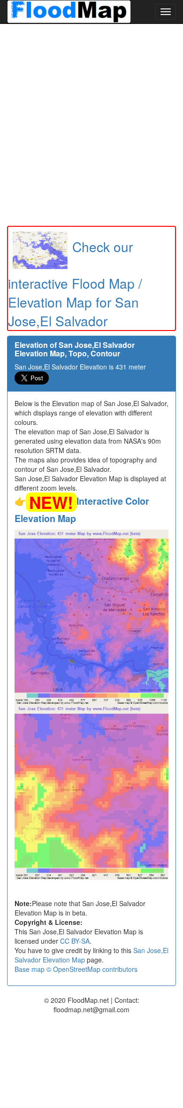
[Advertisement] (91, 124)
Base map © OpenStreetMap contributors (76, 969)
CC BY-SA (75, 941)
